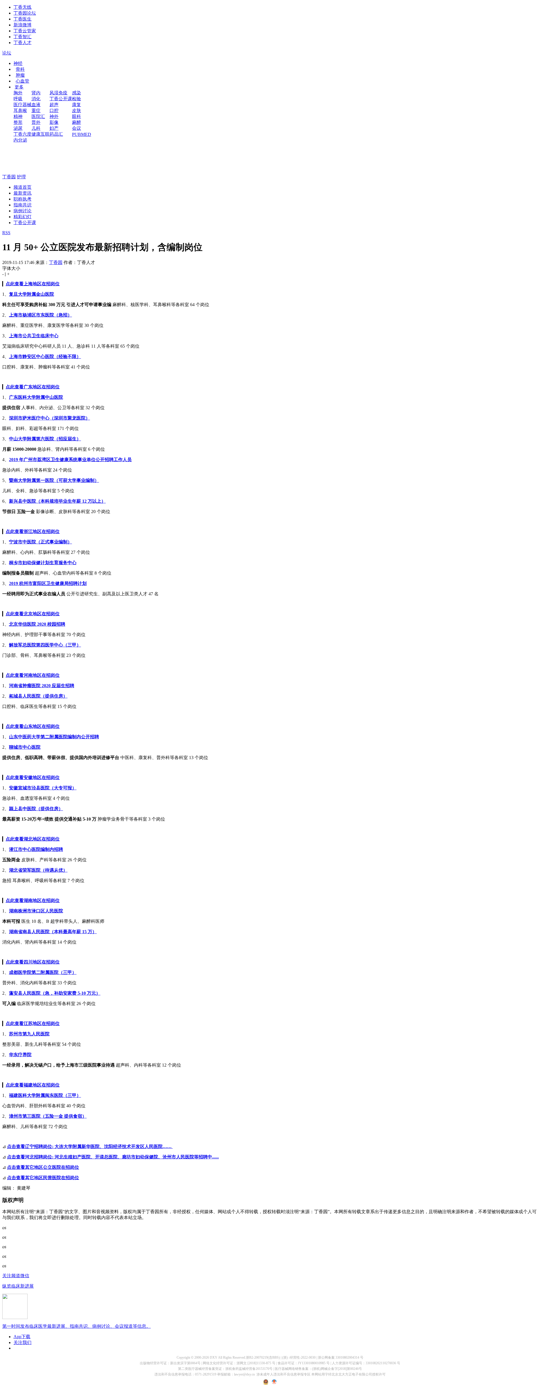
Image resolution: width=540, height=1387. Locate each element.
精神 (18, 116)
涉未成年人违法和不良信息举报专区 (283, 1374)
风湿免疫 (59, 92)
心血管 (22, 81)
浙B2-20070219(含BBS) (263, 1357)
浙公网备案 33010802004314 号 (340, 1357)
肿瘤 (20, 75)
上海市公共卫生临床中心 (33, 335)
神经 (18, 63)
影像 (54, 122)
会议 (76, 128)
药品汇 (56, 134)
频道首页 (23, 187)
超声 (54, 104)
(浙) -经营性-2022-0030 (299, 1357)
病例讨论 (23, 210)
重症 (36, 110)
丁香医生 (23, 19)
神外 (54, 116)
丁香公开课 (61, 98)
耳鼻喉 (20, 110)
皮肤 (76, 110)
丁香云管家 (25, 30)
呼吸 (18, 98)
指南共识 (23, 204)
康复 (76, 104)
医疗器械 (23, 104)
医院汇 (38, 116)
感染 (76, 92)
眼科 (76, 116)
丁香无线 (23, 7)
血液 (36, 104)
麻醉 (76, 122)
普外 (36, 122)
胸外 (18, 92)
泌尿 (18, 128)
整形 (18, 122)
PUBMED (81, 134)
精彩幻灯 (23, 216)
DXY (213, 1357)
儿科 (36, 128)
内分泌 (20, 140)
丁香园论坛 (25, 13)
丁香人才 (23, 42)
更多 (19, 87)
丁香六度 (23, 134)
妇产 (54, 128)
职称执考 (23, 199)
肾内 (36, 92)
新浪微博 (23, 24)
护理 (21, 176)
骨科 (20, 69)
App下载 (22, 1336)
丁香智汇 (23, 36)
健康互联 (41, 134)
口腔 (54, 110)
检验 (76, 98)
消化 (36, 98)
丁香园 (9, 176)
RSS (6, 232)
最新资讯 (23, 193)
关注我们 (23, 1342)
